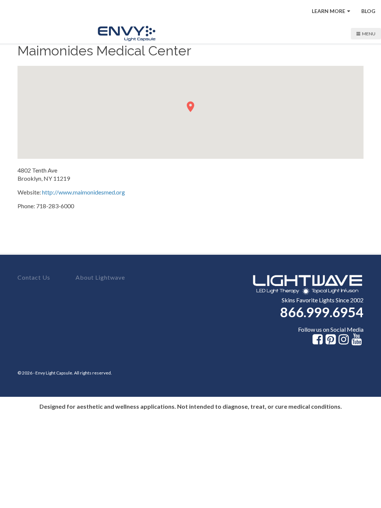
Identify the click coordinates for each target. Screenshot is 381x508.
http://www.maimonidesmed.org (83, 192)
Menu (368, 33)
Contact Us (33, 277)
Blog (368, 11)
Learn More (328, 11)
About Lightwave (100, 277)
